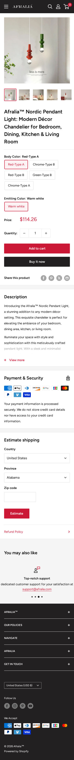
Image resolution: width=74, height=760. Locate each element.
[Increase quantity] (46, 233)
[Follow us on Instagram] (15, 706)
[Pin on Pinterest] (51, 278)
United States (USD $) (19, 685)
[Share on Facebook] (43, 278)
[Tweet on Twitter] (59, 278)
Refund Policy (13, 532)
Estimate (16, 513)
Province (10, 468)
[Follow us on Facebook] (7, 706)
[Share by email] (67, 278)
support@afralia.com (37, 589)
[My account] (58, 6)
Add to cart (37, 248)
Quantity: (10, 233)
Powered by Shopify (16, 751)
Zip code (10, 488)
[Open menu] (6, 6)
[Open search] (50, 6)
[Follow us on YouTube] (30, 706)
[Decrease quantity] (24, 233)
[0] (66, 6)
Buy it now (37, 262)
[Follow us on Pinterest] (22, 706)
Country (9, 449)
